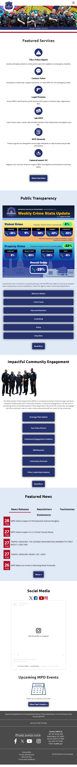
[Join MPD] (38, 110)
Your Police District (38, 428)
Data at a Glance (38, 293)
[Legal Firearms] (38, 89)
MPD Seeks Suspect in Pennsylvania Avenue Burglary (35, 521)
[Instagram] (46, 598)
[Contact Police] (38, 71)
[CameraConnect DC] (38, 153)
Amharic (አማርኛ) (55, 714)
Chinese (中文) (66, 714)
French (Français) (25, 714)
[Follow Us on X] (31, 598)
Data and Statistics (38, 310)
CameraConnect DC (38, 160)
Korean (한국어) (38, 716)
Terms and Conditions (26, 759)
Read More (38, 346)
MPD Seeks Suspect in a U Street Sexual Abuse (32, 532)
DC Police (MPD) (23, 666)
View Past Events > (38, 704)
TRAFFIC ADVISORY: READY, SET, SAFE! (28, 554)
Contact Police (38, 78)
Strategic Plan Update (39, 417)
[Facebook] (35, 598)
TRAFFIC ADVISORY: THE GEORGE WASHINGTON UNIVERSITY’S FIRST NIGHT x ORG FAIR (42, 543)
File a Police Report (38, 60)
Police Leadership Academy (39, 472)
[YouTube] (41, 598)
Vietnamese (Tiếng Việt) (40, 714)
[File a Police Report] (38, 52)
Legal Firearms (38, 97)
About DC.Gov (26, 757)
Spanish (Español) (12, 714)
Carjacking (38, 319)
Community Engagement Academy (38, 439)
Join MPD (38, 118)
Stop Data (38, 336)
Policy (38, 327)
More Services (38, 178)
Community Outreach (38, 461)
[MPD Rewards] (38, 131)
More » (38, 574)
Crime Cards (39, 302)
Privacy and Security (26, 754)
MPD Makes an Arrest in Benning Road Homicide (33, 565)
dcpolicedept (35, 666)
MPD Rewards (38, 139)
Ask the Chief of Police (38, 723)
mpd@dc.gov (58, 744)
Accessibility (26, 752)
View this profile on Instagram (38, 636)
